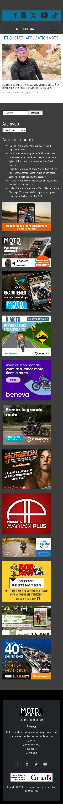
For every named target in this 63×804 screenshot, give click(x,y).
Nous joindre (31, 748)
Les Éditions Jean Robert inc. (37, 787)
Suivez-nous (31, 753)
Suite (35, 92)
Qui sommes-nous (31, 744)
